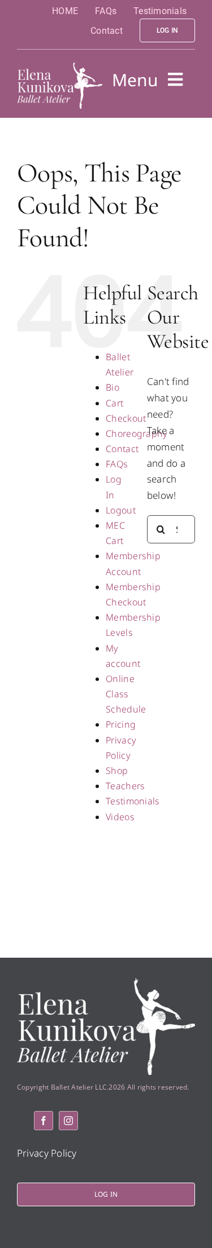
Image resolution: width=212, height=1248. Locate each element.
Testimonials (132, 801)
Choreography (136, 433)
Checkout (126, 418)
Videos (120, 817)
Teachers (125, 786)
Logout (121, 510)
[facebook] (43, 1120)
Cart (114, 403)
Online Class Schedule (126, 693)
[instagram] (68, 1120)
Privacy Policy (47, 1153)
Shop (117, 770)
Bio (112, 387)
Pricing (121, 724)
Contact (122, 448)
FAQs (117, 464)
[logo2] (59, 66)
